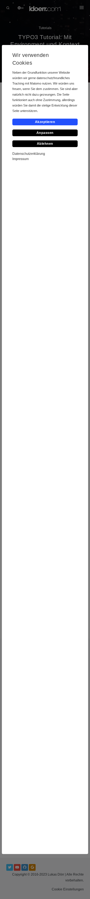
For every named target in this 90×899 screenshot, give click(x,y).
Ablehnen (45, 143)
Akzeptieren (45, 122)
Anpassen (45, 133)
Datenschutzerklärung (28, 153)
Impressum (20, 159)
